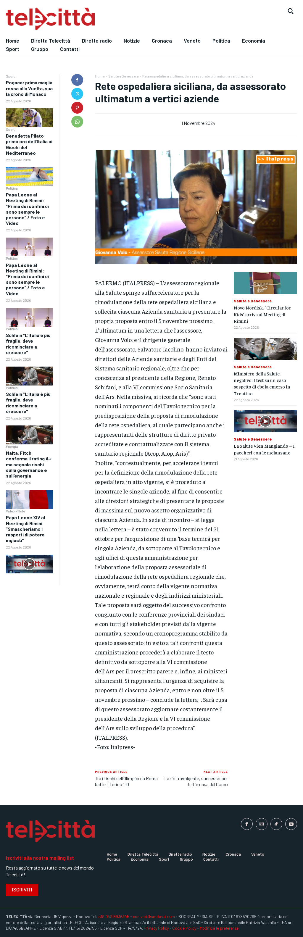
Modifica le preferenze (219, 927)
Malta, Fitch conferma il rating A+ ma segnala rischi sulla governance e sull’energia (28, 464)
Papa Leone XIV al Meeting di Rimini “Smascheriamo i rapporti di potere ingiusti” (25, 529)
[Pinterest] (77, 108)
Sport (10, 76)
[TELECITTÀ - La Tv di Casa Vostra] (113, 19)
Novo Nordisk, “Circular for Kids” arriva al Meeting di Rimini (262, 314)
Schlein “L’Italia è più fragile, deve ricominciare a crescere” (28, 343)
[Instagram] (261, 824)
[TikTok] (276, 824)
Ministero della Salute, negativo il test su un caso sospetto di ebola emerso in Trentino (262, 383)
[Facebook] (77, 80)
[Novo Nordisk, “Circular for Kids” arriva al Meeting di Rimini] (265, 283)
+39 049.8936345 (113, 916)
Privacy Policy (156, 927)
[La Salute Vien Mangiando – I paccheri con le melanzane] (265, 421)
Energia (12, 446)
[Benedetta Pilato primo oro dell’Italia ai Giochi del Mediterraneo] (29, 176)
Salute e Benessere (123, 76)
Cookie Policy (184, 927)
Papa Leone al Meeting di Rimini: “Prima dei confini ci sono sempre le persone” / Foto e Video (27, 209)
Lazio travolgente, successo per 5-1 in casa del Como (196, 781)
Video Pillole (15, 511)
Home (99, 76)
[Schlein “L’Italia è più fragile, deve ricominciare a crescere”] (29, 376)
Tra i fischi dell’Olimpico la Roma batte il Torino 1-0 (126, 781)
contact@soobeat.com (154, 916)
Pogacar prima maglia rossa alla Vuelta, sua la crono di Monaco (29, 88)
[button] (290, 10)
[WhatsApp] (77, 122)
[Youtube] (291, 824)
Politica (12, 188)
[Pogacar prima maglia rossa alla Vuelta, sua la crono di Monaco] (29, 117)
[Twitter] (77, 94)
